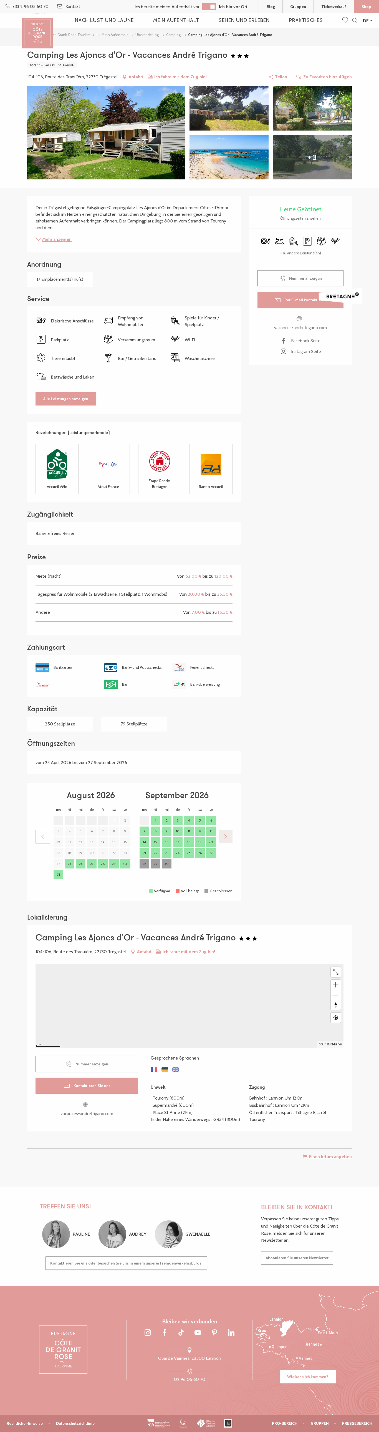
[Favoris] (345, 20)
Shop (366, 6)
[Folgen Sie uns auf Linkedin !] (231, 1333)
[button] (354, 21)
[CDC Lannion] (158, 1423)
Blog (271, 6)
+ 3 (312, 157)
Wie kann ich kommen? (307, 1376)
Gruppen (298, 6)
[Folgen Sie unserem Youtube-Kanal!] (198, 1333)
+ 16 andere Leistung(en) (300, 253)
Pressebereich (357, 1423)
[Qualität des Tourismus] (183, 1423)
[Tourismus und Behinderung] (228, 1423)
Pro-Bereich (284, 1423)
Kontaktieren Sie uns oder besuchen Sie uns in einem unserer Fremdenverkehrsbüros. (126, 1263)
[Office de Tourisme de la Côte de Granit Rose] (37, 28)
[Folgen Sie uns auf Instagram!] (148, 1333)
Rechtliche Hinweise (25, 1423)
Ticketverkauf (333, 6)
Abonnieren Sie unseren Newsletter (297, 1257)
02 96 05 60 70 (189, 1379)
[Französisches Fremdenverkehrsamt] (206, 1423)
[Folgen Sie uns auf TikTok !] (181, 1333)
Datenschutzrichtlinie (75, 1423)
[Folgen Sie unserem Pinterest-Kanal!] (214, 1333)
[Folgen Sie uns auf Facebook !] (164, 1333)
